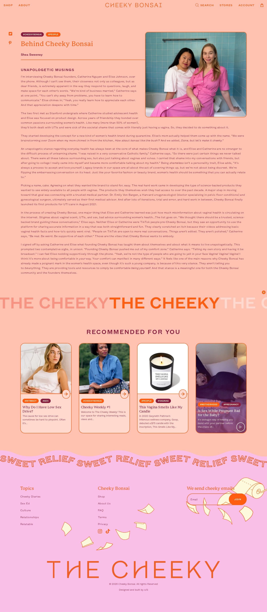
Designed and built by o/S (133, 589)
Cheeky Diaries (30, 496)
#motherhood (208, 404)
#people (53, 34)
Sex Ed (25, 503)
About (24, 5)
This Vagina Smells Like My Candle (161, 409)
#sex (45, 400)
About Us (104, 503)
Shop (8, 5)
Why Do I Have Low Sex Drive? (42, 409)
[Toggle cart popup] (261, 5)
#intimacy (31, 400)
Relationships (29, 517)
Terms (102, 517)
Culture (25, 510)
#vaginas (163, 400)
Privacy (103, 524)
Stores (226, 5)
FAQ (101, 510)
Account (246, 5)
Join (237, 499)
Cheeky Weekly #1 (95, 407)
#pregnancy (231, 404)
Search (207, 5)
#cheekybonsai (32, 34)
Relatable (26, 524)
